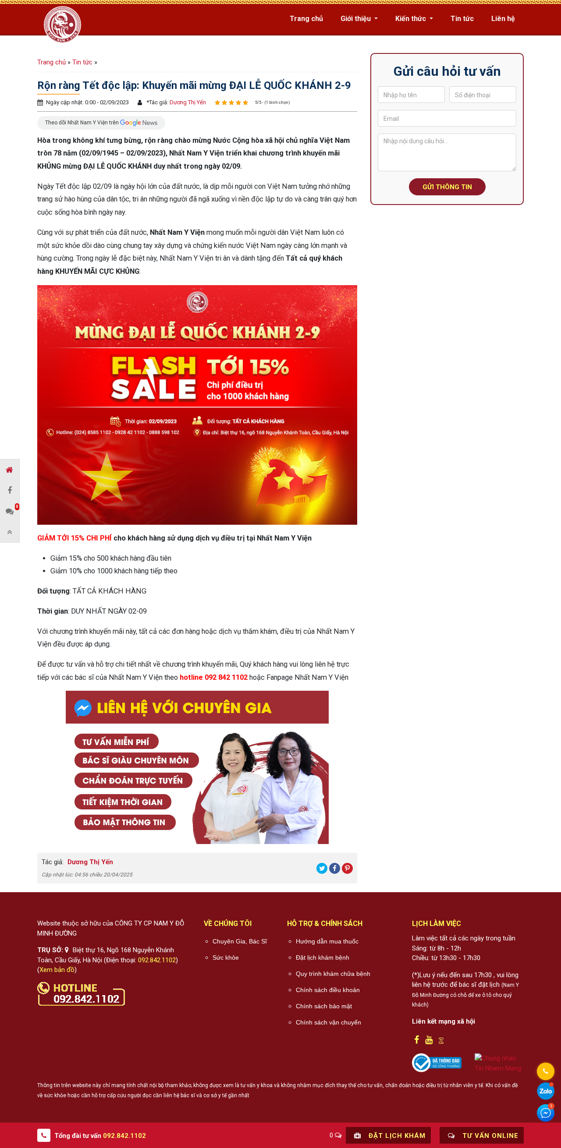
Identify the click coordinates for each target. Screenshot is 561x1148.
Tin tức (462, 18)
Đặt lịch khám (396, 1136)
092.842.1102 (157, 960)
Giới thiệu (357, 18)
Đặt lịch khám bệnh (322, 957)
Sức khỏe (226, 957)
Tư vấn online (489, 1136)
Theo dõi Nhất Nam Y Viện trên (82, 122)
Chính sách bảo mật (324, 1006)
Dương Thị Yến (187, 102)
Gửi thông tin (447, 187)
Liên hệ (503, 18)
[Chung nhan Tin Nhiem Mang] (499, 1063)
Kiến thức (411, 18)
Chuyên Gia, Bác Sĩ (240, 941)
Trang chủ (306, 18)
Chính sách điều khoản (328, 989)
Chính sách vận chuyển (328, 1022)
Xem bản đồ (57, 970)
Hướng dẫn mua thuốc (327, 941)
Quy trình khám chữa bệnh (333, 973)
